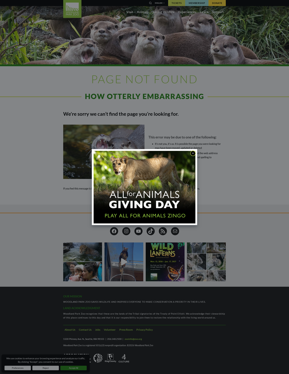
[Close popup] (193, 153)
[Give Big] (144, 186)
